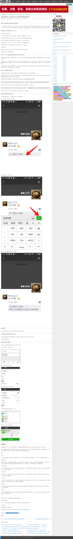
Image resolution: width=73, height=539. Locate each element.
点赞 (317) (55, 91)
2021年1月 (55, 68)
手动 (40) (59, 97)
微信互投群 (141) (64, 94)
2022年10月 (65, 57)
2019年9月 (64, 74)
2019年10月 (55, 74)
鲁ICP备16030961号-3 (29, 537)
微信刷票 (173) (63, 92)
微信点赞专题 (23, 537)
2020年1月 (64, 71)
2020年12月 (65, 68)
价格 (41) (55, 97)
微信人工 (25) (60, 99)
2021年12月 (55, 61)
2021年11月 (65, 61)
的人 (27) (69, 98)
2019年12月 (55, 73)
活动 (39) (63, 97)
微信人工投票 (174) (57, 92)
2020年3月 (64, 70)
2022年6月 (55, 58)
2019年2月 (55, 78)
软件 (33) (66, 97)
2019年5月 (64, 76)
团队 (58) (69, 95)
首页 (13, 1)
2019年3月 (64, 77)
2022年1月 (64, 60)
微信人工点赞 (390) (57, 88)
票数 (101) (59, 95)
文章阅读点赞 (34, 1)
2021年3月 (64, 67)
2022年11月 (55, 57)
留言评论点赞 (47, 1)
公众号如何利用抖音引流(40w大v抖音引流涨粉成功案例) (14, 518)
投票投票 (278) (60, 91)
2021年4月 (55, 67)
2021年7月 (64, 64)
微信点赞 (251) (66, 91)
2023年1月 (55, 56)
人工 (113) (69, 94)
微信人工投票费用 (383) (57, 89)
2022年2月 (55, 60)
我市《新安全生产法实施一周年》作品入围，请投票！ (37, 529)
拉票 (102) (55, 95)
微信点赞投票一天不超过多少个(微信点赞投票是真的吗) (15, 17)
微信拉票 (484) (61, 86)
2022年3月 (64, 58)
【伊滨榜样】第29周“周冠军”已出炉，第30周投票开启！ (38, 524)
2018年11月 (65, 80)
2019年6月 (55, 76)
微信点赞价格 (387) (64, 88)
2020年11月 (55, 70)
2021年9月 (64, 63)
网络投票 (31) (56, 98)
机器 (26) (55, 99)
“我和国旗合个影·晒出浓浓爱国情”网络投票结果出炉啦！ (12, 533)
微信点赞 (5, 1)
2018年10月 (55, 81)
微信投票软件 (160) (57, 94)
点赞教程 (18, 1)
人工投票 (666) (56, 86)
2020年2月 (55, 71)
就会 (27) (65, 98)
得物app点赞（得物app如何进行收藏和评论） (11, 529)
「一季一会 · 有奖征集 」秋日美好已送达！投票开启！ (12, 531)
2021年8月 (55, 64)
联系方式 (60, 1)
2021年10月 (55, 63)
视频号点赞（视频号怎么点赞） (33, 528)
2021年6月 (55, 66)
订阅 (70, 4)
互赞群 (28, 1)
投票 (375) (64, 89)
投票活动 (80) (64, 95)
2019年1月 (64, 78)
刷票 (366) (68, 89)
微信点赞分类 (54, 1)
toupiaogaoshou (10, 18)
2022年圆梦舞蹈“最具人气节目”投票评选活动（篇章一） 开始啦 (39, 531)
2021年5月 (64, 66)
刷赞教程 (23, 1)
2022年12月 (65, 56)
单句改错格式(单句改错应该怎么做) (42, 518)
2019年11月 (65, 73)
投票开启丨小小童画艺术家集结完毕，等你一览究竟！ (37, 526)
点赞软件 (40, 1)
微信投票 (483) (67, 86)
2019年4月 (55, 77)
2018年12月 (55, 80)
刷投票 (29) (61, 98)
